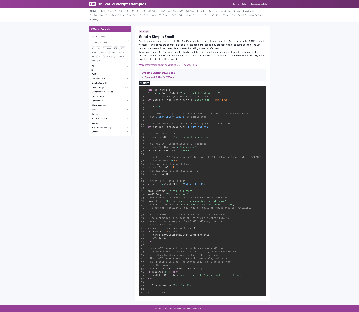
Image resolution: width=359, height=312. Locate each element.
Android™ (112, 11)
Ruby (154, 15)
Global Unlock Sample (170, 116)
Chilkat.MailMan (197, 127)
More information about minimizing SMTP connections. (168, 64)
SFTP (108, 57)
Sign (114, 57)
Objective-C (248, 11)
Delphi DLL (201, 11)
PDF (93, 57)
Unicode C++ (203, 15)
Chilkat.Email (193, 184)
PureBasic (144, 15)
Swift (174, 15)
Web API (103, 36)
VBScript (225, 15)
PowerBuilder (118, 15)
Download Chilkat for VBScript (160, 77)
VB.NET (215, 15)
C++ (139, 11)
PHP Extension (96, 15)
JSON (113, 52)
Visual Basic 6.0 (239, 15)
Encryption (107, 48)
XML (93, 61)
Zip (100, 61)
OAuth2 (121, 52)
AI (93, 48)
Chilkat (93, 11)
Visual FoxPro (255, 15)
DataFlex (190, 11)
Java (216, 11)
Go (210, 11)
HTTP (122, 48)
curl (98, 48)
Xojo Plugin (95, 19)
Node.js (236, 11)
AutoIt (121, 11)
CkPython (165, 11)
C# (133, 11)
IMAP (94, 52)
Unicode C (189, 15)
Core (94, 36)
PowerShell (132, 15)
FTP (115, 48)
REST (101, 57)
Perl (107, 15)
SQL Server (164, 15)
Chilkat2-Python (151, 11)
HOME (102, 11)
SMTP (121, 57)
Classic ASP (178, 11)
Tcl (180, 15)
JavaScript (225, 11)
